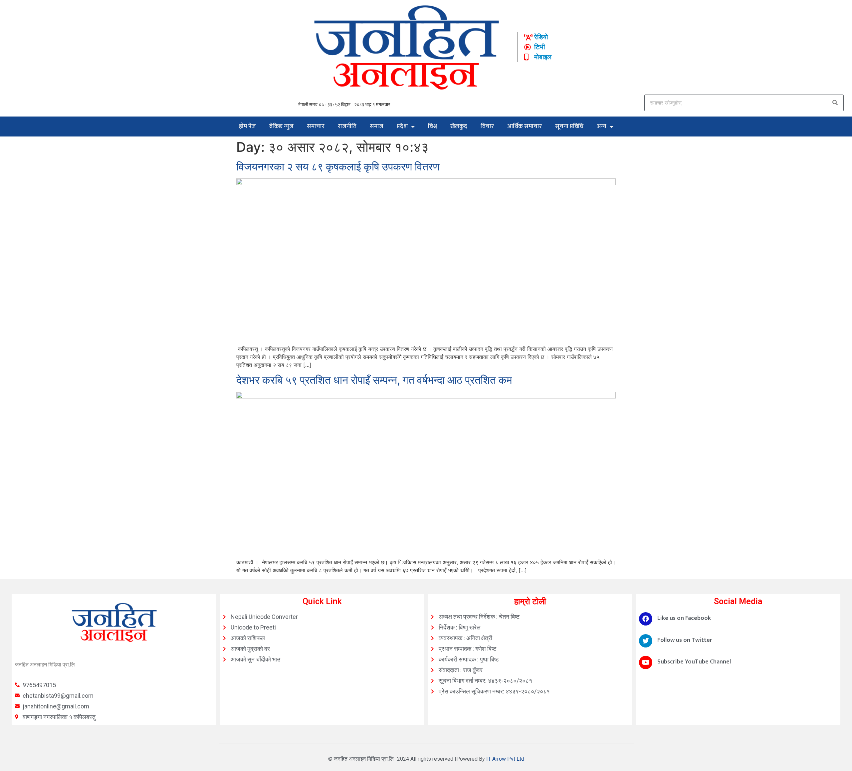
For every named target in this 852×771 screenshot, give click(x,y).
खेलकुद (458, 126)
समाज (376, 126)
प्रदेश (402, 126)
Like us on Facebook (684, 618)
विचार (487, 126)
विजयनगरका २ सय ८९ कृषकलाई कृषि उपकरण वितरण (337, 166)
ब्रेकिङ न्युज (281, 126)
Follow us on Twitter (684, 640)
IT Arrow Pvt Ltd (505, 759)
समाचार (315, 126)
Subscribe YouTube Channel (694, 662)
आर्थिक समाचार (524, 126)
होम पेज (247, 126)
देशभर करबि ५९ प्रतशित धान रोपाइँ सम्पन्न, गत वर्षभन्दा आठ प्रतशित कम (374, 380)
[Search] (835, 103)
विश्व (432, 126)
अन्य (601, 126)
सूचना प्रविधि (569, 126)
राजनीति (347, 126)
